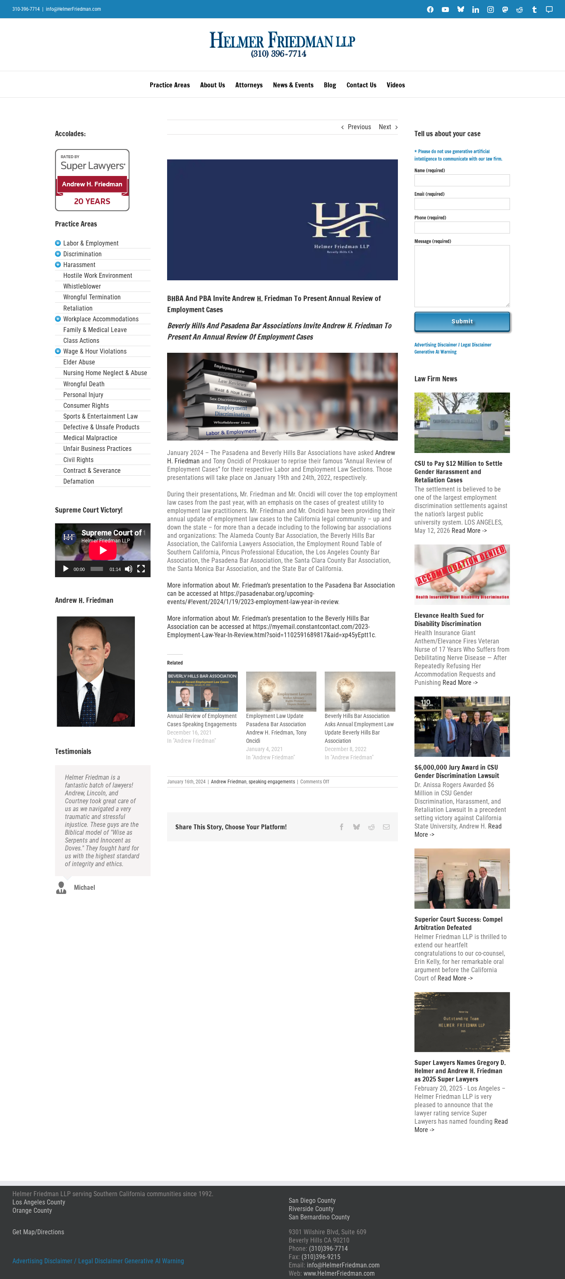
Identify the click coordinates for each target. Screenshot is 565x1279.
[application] (103, 550)
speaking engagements (272, 782)
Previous (359, 127)
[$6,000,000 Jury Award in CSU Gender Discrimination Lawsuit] (462, 726)
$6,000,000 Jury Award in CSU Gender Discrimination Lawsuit (456, 771)
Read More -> (468, 531)
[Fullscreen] (141, 569)
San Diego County (312, 1200)
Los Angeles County (38, 1202)
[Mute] (128, 569)
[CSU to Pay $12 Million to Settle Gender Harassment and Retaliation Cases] (462, 423)
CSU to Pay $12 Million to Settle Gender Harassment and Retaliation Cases (458, 471)
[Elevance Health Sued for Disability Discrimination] (462, 574)
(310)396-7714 (328, 1249)
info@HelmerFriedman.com (73, 9)
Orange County (32, 1210)
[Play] (66, 569)
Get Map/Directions (38, 1232)
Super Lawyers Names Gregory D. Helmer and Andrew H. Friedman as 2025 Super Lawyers (460, 1071)
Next (385, 127)
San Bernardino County (319, 1217)
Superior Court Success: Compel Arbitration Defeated (458, 923)
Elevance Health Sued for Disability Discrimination (449, 619)
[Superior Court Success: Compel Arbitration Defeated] (462, 878)
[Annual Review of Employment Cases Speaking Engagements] (202, 692)
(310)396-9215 (321, 1257)
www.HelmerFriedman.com (339, 1273)
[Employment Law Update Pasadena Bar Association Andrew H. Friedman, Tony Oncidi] (281, 692)
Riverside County (311, 1209)
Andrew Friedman (229, 782)
